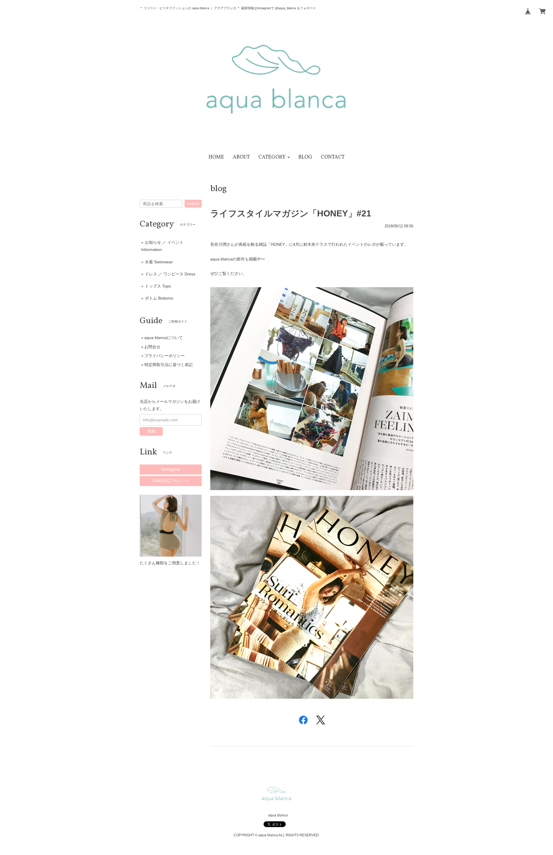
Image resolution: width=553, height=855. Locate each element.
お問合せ (152, 346)
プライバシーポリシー (164, 355)
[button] (274, 157)
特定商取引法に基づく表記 (168, 364)
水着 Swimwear (159, 262)
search (193, 203)
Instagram (170, 469)
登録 (151, 431)
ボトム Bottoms (159, 298)
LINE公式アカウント (171, 481)
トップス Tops (158, 286)
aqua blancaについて (163, 337)
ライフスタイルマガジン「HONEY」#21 (290, 213)
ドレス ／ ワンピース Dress (170, 274)
